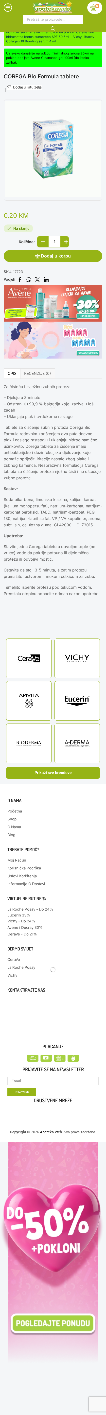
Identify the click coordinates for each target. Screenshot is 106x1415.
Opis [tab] (12, 373)
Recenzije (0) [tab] (37, 373)
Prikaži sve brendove (53, 772)
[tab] (12, 373)
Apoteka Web (51, 1132)
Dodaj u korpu (56, 256)
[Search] (52, 28)
